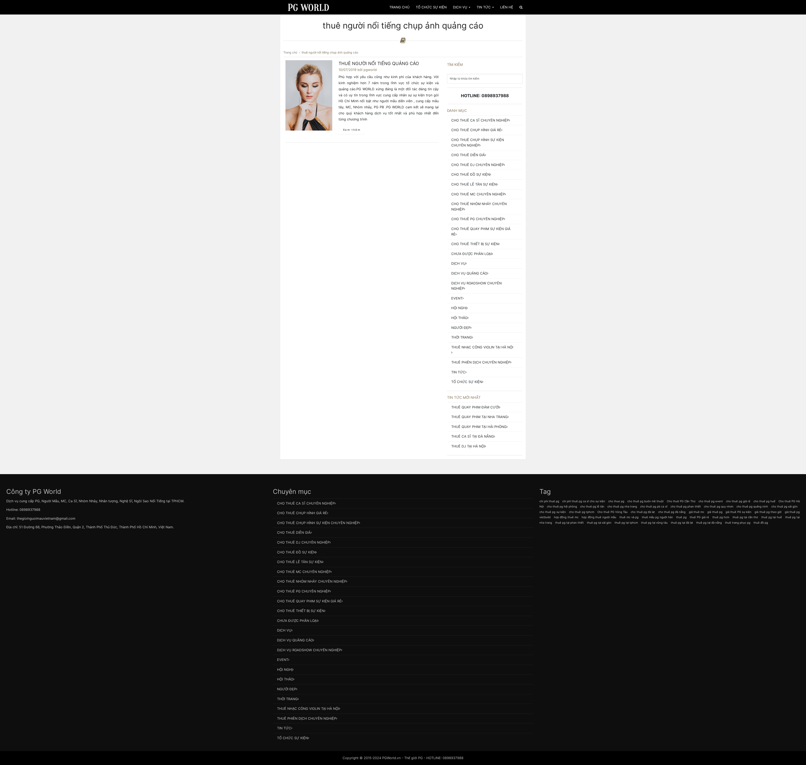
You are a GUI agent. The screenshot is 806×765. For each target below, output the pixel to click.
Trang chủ (399, 7)
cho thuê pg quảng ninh (752, 506)
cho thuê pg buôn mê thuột (645, 501)
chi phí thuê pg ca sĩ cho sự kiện (583, 501)
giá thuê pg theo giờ (768, 512)
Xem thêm (352, 129)
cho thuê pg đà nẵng (672, 512)
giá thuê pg (714, 512)
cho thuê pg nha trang (622, 506)
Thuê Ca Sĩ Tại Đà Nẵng (472, 436)
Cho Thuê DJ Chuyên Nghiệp (477, 165)
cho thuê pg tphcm (581, 512)
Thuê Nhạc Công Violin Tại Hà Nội (482, 347)
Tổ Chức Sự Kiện (431, 7)
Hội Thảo (459, 318)
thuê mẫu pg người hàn (657, 517)
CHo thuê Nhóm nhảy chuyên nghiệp (479, 206)
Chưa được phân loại (471, 254)
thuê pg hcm (720, 517)
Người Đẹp (460, 328)
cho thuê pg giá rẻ (738, 501)
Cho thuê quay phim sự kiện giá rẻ (480, 231)
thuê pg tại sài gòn (599, 522)
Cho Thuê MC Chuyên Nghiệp (478, 194)
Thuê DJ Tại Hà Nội (468, 446)
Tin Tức (484, 7)
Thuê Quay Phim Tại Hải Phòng (478, 427)
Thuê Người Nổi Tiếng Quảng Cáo (379, 63)
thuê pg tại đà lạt (682, 522)
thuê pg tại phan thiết (569, 522)
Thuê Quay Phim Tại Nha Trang (479, 417)
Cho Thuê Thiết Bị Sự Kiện (475, 244)
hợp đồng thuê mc (566, 517)
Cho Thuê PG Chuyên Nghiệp (477, 219)
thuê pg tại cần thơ (745, 517)
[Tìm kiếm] (521, 7)
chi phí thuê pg (549, 501)
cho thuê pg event (711, 501)
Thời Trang (461, 337)
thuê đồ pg (761, 522)
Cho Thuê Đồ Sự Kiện (470, 174)
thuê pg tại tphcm (626, 522)
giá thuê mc (696, 512)
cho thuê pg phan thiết (686, 506)
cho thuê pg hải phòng (562, 506)
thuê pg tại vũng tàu (654, 522)
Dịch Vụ (460, 7)
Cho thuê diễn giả (468, 155)
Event (456, 298)
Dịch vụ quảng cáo (469, 273)
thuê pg (681, 517)
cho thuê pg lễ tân (592, 506)
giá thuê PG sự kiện (738, 512)
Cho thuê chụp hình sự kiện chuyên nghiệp (477, 142)
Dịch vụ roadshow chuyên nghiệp (476, 286)
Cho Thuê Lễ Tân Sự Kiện (474, 184)
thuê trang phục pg (737, 522)
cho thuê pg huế (764, 501)
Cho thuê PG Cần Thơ (681, 501)
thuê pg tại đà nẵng (709, 522)
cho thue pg (616, 501)
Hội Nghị (459, 308)
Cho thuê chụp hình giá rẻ (476, 130)
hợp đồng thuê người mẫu (599, 517)
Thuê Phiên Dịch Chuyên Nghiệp (480, 362)
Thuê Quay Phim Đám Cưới (475, 407)
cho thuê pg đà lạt (643, 512)
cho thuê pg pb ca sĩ (653, 506)
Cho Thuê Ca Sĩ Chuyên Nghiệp (480, 120)
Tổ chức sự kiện (466, 382)
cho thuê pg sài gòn (784, 506)
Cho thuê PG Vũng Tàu (612, 512)
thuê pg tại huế (771, 517)
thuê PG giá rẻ (699, 517)
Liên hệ (506, 7)
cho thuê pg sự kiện (552, 512)
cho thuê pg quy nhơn (718, 506)
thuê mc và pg (629, 517)
